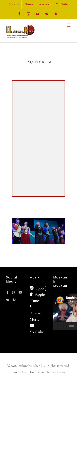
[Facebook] (7, 292)
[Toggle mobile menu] (69, 25)
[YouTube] (20, 292)
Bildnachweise (56, 372)
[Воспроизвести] (58, 326)
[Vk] (7, 299)
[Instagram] (13, 292)
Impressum (37, 372)
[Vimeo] (14, 299)
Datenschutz (19, 372)
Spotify (41, 288)
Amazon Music (36, 316)
